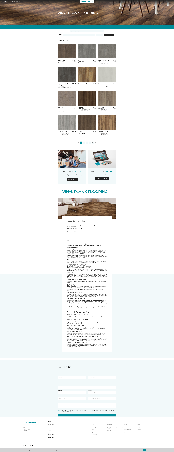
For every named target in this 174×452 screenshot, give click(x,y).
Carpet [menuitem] (93, 429)
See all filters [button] (108, 34)
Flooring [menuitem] (93, 424)
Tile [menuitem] (92, 432)
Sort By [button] (67, 40)
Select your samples (101, 178)
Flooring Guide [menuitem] (124, 427)
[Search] (103, 31)
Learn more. (69, 450)
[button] (166, 4)
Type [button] (65, 34)
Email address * (90, 390)
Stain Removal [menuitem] (124, 424)
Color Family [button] (90, 34)
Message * (59, 401)
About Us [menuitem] (138, 424)
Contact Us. (75, 27)
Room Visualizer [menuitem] (109, 424)
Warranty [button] (99, 34)
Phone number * (60, 390)
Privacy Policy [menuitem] (139, 432)
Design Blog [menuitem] (109, 430)
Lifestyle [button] (81, 34)
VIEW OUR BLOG (71, 179)
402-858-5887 (18, 1)
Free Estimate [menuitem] (94, 434)
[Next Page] (95, 143)
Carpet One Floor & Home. (30, 447)
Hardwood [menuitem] (94, 427)
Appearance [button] (73, 34)
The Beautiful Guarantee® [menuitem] (126, 429)
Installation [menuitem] (124, 432)
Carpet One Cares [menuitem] (140, 427)
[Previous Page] (78, 143)
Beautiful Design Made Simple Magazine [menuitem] (112, 428)
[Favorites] (168, 4)
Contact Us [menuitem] (139, 429)
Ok (144, 450)
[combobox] (86, 31)
